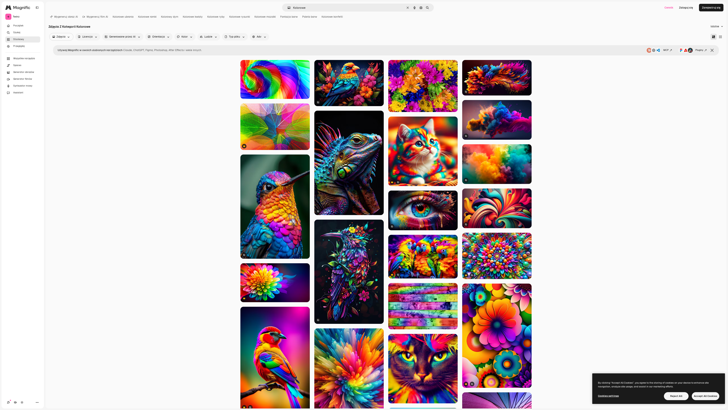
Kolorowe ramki (147, 16)
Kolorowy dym (169, 16)
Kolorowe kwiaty (193, 16)
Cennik (668, 7)
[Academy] (15, 402)
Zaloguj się (686, 7)
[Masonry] (714, 37)
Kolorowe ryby (216, 16)
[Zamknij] (712, 50)
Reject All (676, 396)
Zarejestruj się (711, 7)
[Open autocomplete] (287, 7)
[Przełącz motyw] (22, 402)
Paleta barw (309, 16)
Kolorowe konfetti (332, 16)
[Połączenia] (8, 402)
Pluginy (699, 50)
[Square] (720, 37)
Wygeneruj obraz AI (66, 16)
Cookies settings (608, 395)
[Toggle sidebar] (37, 8)
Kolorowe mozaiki (265, 16)
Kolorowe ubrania (123, 16)
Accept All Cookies (705, 396)
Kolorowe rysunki (239, 16)
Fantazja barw (289, 16)
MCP (666, 50)
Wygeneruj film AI (97, 16)
